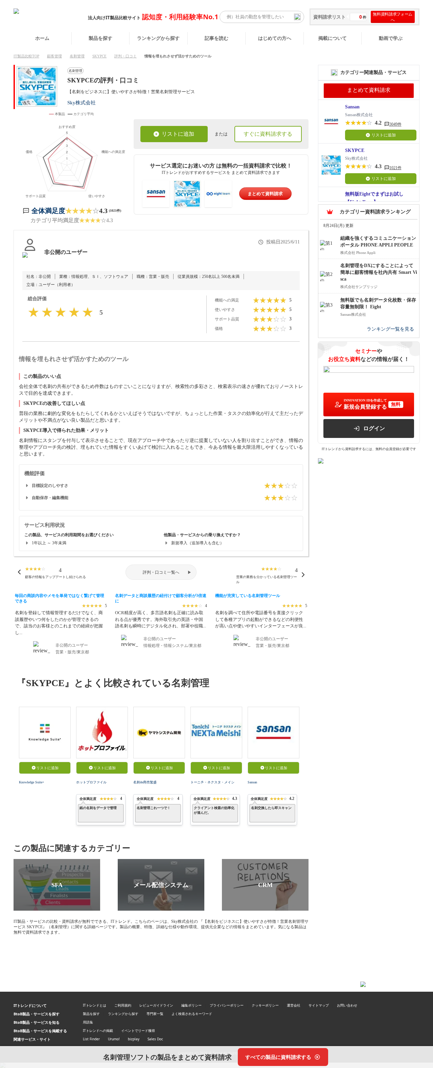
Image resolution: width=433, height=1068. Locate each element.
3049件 (395, 124)
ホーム (42, 38)
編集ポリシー (191, 1005)
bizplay (133, 1039)
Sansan (252, 782)
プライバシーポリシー (227, 1005)
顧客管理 (54, 56)
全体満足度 (48, 210)
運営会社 (293, 1005)
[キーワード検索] (297, 17)
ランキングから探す (158, 38)
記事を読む (216, 38)
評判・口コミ (125, 56)
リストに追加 (178, 134)
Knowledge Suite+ (31, 782)
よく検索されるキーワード (192, 1013)
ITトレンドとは (94, 1005)
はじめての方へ (274, 38)
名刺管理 (77, 56)
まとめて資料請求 (265, 193)
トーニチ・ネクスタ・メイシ (212, 782)
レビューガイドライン (156, 1005)
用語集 (88, 1022)
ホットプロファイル (91, 782)
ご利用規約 (122, 1005)
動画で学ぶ (391, 38)
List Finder (91, 1039)
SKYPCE (99, 56)
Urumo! (114, 1039)
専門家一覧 (154, 1013)
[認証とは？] (30, 259)
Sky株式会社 (81, 102)
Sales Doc (155, 1039)
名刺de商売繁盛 (145, 782)
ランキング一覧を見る (390, 329)
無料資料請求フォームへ (392, 16)
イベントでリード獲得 (138, 1030)
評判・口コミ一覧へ (161, 572)
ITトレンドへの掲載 (98, 1030)
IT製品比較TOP (26, 56)
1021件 (395, 167)
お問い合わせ (347, 1005)
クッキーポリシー (265, 1005)
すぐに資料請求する (268, 134)
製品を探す (100, 38)
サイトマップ (319, 1005)
